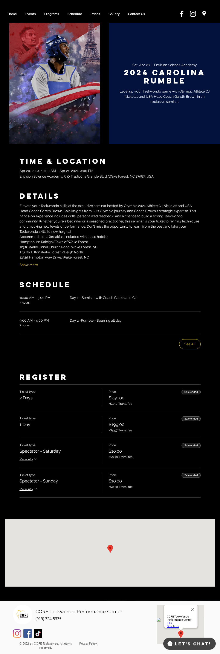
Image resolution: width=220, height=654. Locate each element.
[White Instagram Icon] (193, 14)
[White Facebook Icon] (182, 14)
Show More (29, 265)
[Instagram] (17, 633)
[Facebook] (27, 633)
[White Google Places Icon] (204, 14)
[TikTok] (38, 633)
